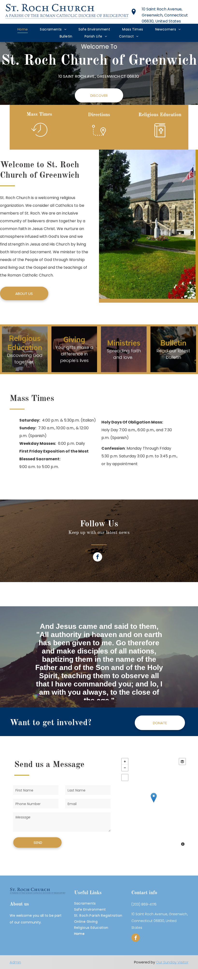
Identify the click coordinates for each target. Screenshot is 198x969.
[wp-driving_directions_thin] (99, 138)
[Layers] (182, 761)
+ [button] (125, 761)
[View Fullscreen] (125, 777)
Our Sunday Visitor (172, 962)
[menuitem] (22, 29)
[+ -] (153, 802)
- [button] (125, 768)
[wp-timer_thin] (39, 138)
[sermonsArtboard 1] (160, 138)
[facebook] (97, 557)
